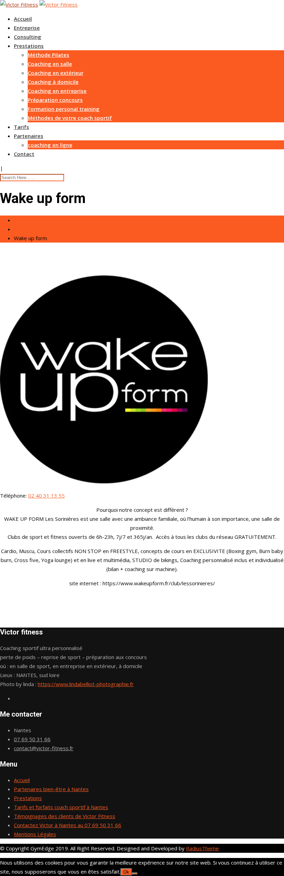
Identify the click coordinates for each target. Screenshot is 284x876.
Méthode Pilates (48, 54)
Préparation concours (55, 99)
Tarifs (21, 126)
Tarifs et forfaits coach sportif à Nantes (61, 807)
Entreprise (27, 27)
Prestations (29, 45)
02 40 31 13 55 (46, 495)
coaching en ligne (50, 144)
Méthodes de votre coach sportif (70, 117)
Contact (24, 153)
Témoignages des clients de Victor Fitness (64, 816)
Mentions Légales (35, 834)
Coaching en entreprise (57, 90)
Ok (126, 872)
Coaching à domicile (53, 81)
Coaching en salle (50, 63)
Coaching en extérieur (55, 72)
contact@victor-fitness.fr (43, 748)
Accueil (23, 18)
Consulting (27, 36)
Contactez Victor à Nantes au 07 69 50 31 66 (67, 825)
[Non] (134, 874)
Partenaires (28, 135)
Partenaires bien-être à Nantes (51, 789)
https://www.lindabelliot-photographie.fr (86, 684)
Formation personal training (63, 108)
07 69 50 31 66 (32, 739)
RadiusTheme (202, 848)
